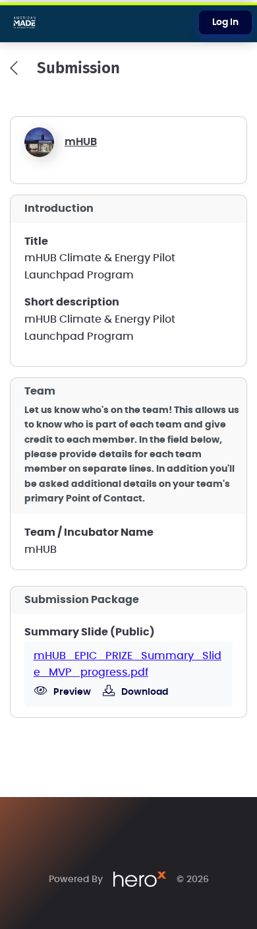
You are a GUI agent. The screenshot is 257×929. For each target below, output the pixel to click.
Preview (71, 692)
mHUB (81, 142)
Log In (225, 22)
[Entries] (14, 68)
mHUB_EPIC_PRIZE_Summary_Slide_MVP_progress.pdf (127, 664)
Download (143, 692)
